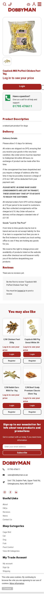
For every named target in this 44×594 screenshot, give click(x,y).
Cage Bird (7, 532)
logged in (21, 291)
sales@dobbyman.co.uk (18, 475)
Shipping (6, 571)
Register (11, 361)
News (5, 516)
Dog (4, 540)
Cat (4, 536)
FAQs (5, 508)
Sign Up (6, 567)
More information (17, 583)
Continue (7, 588)
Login (22, 86)
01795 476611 (14, 469)
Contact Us (7, 519)
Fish (4, 543)
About (5, 504)
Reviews (6, 512)
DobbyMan (22, 10)
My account (7, 563)
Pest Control (8, 547)
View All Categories (11, 551)
